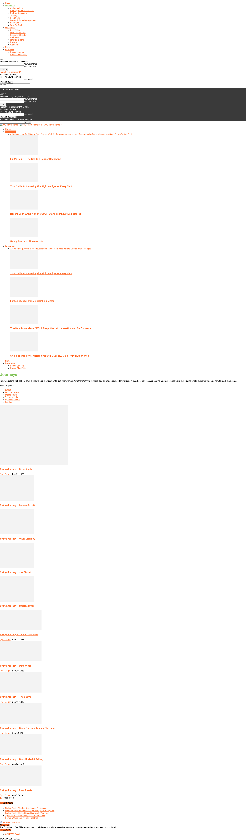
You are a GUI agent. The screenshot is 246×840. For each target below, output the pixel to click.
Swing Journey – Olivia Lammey (17, 538)
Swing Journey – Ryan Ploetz (16, 790)
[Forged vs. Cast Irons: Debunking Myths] (24, 296)
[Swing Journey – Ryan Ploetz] (21, 785)
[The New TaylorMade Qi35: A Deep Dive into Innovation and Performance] (24, 323)
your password (30, 66)
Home (8, 3)
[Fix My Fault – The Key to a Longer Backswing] (24, 154)
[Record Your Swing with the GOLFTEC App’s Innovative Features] (24, 209)
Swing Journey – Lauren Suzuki (17, 505)
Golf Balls (14, 37)
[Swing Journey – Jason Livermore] (21, 629)
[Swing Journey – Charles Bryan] (17, 601)
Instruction (10, 5)
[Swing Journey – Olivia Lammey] (17, 533)
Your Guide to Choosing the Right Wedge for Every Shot (41, 186)
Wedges (14, 45)
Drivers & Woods (17, 32)
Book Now (9, 49)
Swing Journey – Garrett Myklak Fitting (21, 759)
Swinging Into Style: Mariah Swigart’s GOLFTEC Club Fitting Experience (49, 355)
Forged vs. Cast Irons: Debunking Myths (32, 301)
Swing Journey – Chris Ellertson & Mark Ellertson (27, 728)
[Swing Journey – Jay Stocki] (17, 567)
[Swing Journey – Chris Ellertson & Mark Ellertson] (21, 723)
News (7, 47)
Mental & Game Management (23, 20)
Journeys (14, 15)
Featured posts (12, 392)
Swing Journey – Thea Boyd (15, 696)
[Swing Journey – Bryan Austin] (24, 236)
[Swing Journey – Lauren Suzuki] (17, 500)
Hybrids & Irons (17, 40)
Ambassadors (16, 8)
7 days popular (11, 397)
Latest (8, 390)
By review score (12, 399)
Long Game (15, 18)
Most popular (11, 395)
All (11, 134)
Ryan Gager (5, 474)
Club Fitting (15, 30)
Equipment (10, 27)
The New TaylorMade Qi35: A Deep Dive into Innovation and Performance (50, 328)
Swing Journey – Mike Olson (16, 665)
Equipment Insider (18, 35)
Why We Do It (16, 25)
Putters (13, 42)
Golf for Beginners (18, 13)
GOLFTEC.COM (12, 89)
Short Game (15, 23)
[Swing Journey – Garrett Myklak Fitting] (21, 754)
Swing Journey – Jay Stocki (15, 572)
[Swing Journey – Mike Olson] (21, 661)
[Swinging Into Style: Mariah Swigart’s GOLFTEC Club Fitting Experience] (24, 351)
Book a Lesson (17, 52)
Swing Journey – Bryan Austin (26, 241)
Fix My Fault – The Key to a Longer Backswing (35, 159)
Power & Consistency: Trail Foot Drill (21, 818)
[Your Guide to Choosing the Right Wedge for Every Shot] (24, 181)
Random (8, 402)
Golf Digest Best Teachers (22, 10)
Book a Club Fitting (18, 54)
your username (30, 64)
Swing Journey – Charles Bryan (17, 606)
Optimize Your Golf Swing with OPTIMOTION (25, 815)
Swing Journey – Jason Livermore (19, 634)
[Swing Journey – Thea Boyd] (21, 692)
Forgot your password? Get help (14, 107)
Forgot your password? (10, 72)
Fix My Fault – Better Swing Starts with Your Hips (27, 813)
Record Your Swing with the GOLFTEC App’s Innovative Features (45, 213)
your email (28, 79)
